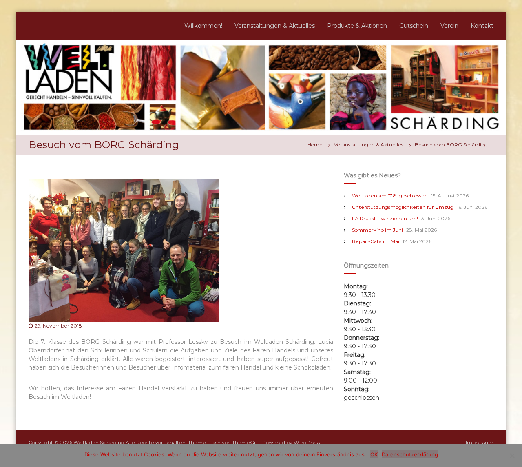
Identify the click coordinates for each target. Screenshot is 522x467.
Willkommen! (203, 25)
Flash (214, 442)
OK (374, 454)
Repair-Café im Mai (375, 241)
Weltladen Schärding (98, 442)
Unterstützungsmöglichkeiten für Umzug (402, 207)
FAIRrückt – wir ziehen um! (385, 218)
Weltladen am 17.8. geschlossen (390, 196)
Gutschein (413, 25)
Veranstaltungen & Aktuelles (274, 25)
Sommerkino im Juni (377, 230)
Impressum (479, 442)
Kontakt (482, 25)
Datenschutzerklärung (410, 454)
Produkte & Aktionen (357, 25)
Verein (449, 25)
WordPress (307, 442)
